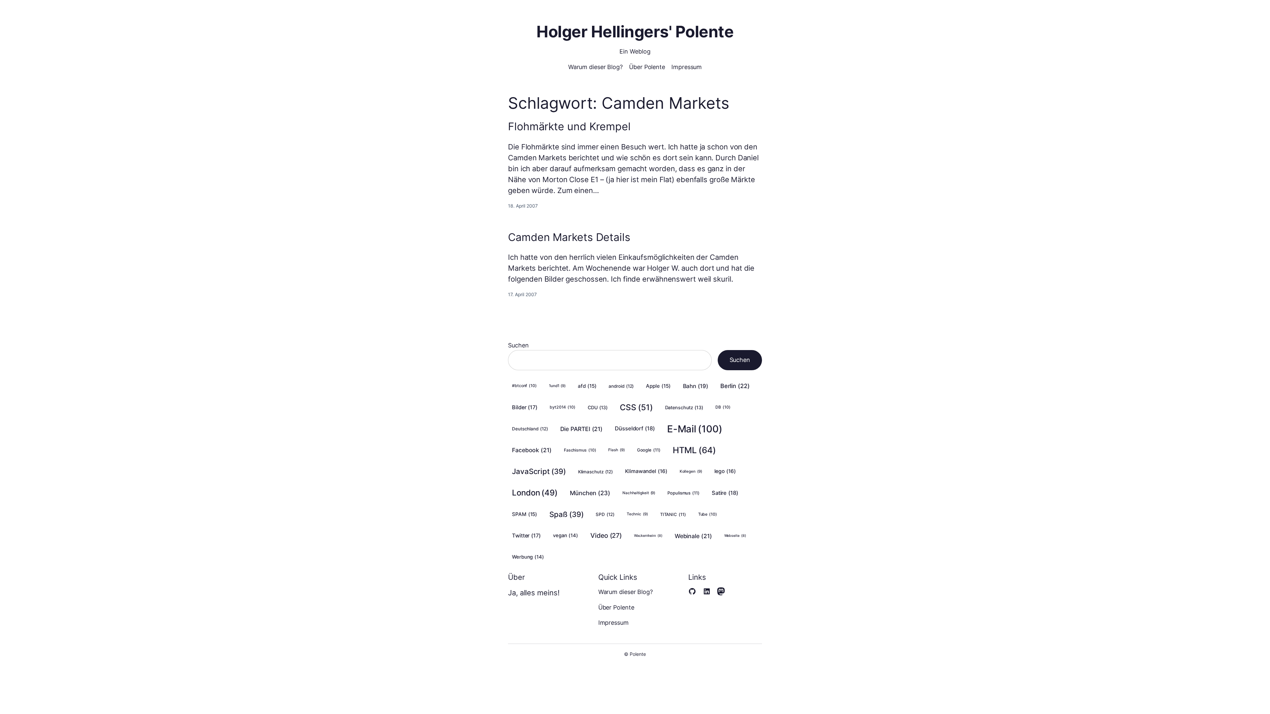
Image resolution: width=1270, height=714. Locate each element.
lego (725, 471)
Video (606, 535)
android (621, 386)
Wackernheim (648, 536)
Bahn (695, 386)
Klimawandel (646, 471)
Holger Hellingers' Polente (635, 31)
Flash (616, 450)
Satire (725, 493)
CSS (636, 407)
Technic (637, 514)
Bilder (524, 407)
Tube (707, 514)
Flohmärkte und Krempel (569, 127)
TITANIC (673, 514)
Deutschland (530, 428)
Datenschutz (684, 407)
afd (587, 386)
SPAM (524, 514)
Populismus (683, 493)
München (590, 492)
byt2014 (562, 407)
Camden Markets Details (569, 237)
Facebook (532, 450)
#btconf (524, 385)
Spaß (566, 514)
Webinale (693, 536)
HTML (694, 450)
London (535, 492)
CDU (598, 407)
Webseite (735, 536)
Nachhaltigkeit (638, 493)
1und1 (557, 385)
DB (722, 407)
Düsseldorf (635, 428)
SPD (605, 514)
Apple (658, 386)
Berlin (735, 385)
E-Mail (694, 429)
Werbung (528, 557)
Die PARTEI (581, 428)
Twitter (526, 535)
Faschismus (580, 450)
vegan (565, 535)
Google (648, 450)
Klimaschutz (595, 471)
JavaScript (539, 471)
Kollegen (691, 471)
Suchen (518, 345)
